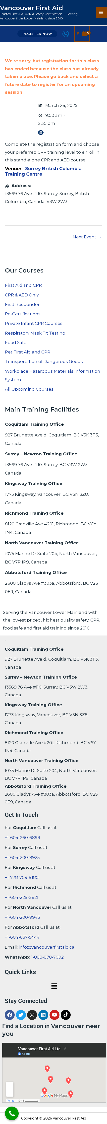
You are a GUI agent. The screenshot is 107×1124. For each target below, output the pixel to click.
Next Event (87, 236)
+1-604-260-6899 (22, 837)
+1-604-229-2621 (21, 897)
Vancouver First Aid (31, 8)
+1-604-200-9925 (22, 857)
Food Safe (15, 342)
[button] (37, 33)
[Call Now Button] (12, 1113)
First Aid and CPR (23, 285)
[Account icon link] (65, 33)
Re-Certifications (23, 313)
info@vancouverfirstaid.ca (46, 947)
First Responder (22, 304)
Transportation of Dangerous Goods (44, 361)
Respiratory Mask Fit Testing (35, 333)
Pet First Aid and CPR (27, 352)
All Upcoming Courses (29, 389)
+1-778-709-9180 (22, 877)
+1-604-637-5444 (22, 937)
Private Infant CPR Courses (33, 323)
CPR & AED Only (22, 294)
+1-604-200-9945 (22, 917)
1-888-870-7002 (47, 957)
